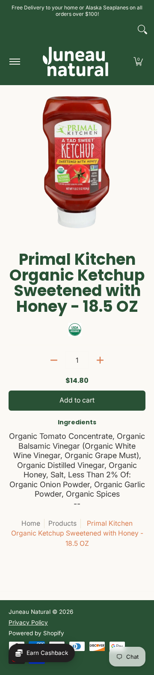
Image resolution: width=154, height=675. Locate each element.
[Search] (142, 29)
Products (62, 523)
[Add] (100, 360)
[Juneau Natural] (75, 61)
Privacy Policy (28, 622)
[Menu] (14, 61)
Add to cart (77, 400)
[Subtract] (53, 360)
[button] (138, 61)
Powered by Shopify (36, 633)
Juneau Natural (29, 611)
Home (30, 523)
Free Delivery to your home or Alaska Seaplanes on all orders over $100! (77, 10)
